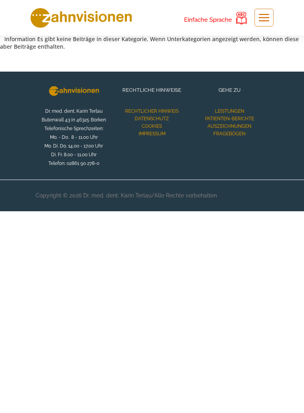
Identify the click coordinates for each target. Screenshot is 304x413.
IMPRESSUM (152, 133)
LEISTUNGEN (229, 111)
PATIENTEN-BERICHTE (229, 118)
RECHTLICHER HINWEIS (152, 111)
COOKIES (152, 126)
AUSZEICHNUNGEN (229, 126)
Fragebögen (229, 133)
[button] (289, 398)
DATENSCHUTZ (152, 118)
